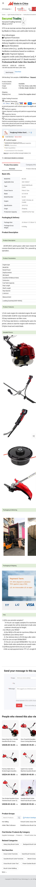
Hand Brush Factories (28, 854)
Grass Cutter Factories (11, 854)
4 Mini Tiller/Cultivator (9, 825)
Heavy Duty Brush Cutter (11, 844)
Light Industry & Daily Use (14, 14)
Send (19, 705)
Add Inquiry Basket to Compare (14, 158)
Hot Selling (5, 822)
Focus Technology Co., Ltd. (25, 879)
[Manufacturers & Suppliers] (18, 3)
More (4, 872)
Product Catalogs (30, 817)
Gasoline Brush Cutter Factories (13, 859)
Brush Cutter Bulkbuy (10, 868)
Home (3, 14)
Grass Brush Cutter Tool (11, 863)
